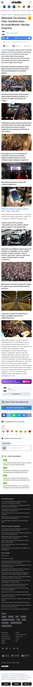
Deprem (11, 616)
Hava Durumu (5, 555)
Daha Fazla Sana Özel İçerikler (16, 407)
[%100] (14, 6)
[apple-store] (6, 655)
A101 (18, 619)
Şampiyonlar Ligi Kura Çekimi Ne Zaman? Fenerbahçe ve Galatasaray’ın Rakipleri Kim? (16, 479)
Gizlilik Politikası (5, 636)
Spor (5, 460)
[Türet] (23, 6)
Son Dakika (5, 622)
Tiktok (24, 619)
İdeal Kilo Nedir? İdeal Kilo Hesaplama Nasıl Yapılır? (15, 592)
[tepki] (3, 431)
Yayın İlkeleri (19, 636)
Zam (17, 616)
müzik (24, 214)
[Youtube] (13, 648)
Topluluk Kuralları (6, 638)
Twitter (4, 616)
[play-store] (16, 655)
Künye (17, 638)
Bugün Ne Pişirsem (16, 622)
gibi (28, 342)
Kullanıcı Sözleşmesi (21, 634)
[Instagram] (2, 648)
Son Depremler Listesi (7, 558)
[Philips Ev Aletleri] (4, 6)
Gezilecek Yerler (6, 626)
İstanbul (4, 50)
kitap (3, 218)
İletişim (3, 643)
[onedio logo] (15, 666)
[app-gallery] (26, 655)
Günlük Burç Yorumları (8, 619)
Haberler (3, 14)
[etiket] (30, 18)
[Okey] (9, 6)
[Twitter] (10, 648)
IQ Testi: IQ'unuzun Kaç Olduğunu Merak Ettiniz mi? (15, 609)
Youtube (23, 616)
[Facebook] (6, 648)
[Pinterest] (17, 648)
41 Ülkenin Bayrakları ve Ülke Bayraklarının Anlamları (15, 602)
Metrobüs (12, 371)
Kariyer (17, 632)
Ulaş (12, 33)
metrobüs (8, 54)
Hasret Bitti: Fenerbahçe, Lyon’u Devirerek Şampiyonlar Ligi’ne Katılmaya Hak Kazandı (16, 486)
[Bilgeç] (28, 6)
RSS (17, 641)
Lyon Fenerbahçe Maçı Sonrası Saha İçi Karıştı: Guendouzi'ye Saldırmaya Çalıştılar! (17, 463)
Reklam (3, 641)
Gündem (10, 14)
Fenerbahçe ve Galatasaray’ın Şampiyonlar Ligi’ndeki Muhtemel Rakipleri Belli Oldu (16, 471)
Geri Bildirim (4, 634)
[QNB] (18, 6)
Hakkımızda (4, 632)
